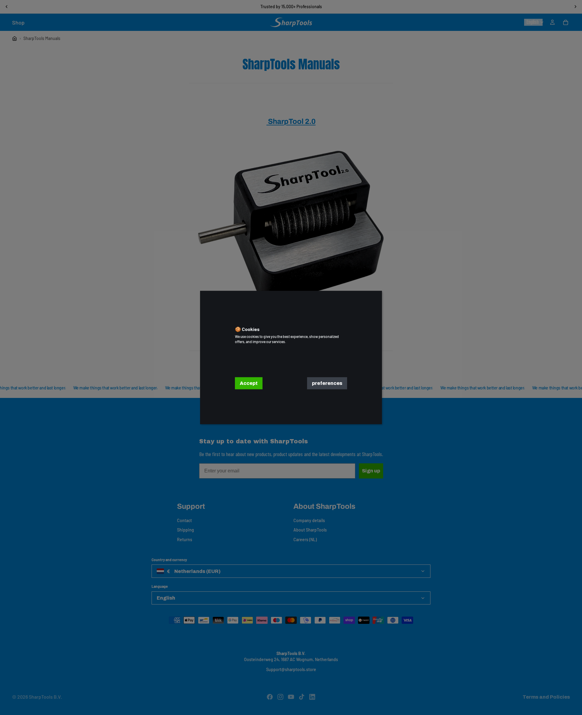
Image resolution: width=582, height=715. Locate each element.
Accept (249, 383)
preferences (327, 383)
